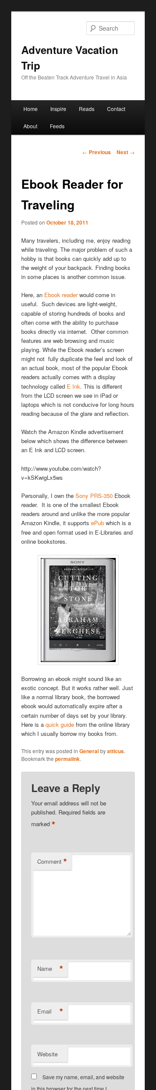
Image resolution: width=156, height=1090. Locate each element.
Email (50, 1011)
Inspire (58, 108)
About (30, 126)
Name (50, 969)
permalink (67, 759)
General (89, 751)
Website (47, 1054)
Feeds (57, 126)
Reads (86, 108)
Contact (116, 108)
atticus (115, 751)
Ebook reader (61, 295)
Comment (52, 861)
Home (30, 108)
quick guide (60, 724)
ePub (97, 523)
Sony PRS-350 (93, 495)
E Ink (73, 386)
